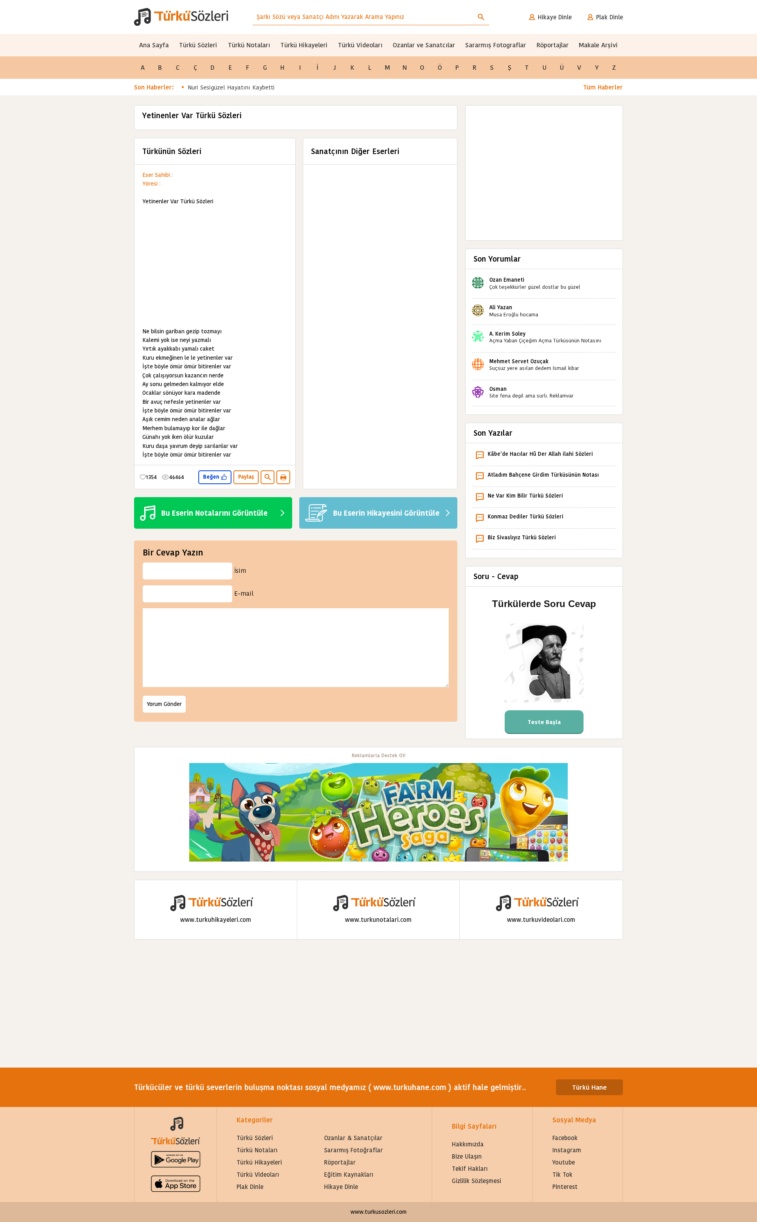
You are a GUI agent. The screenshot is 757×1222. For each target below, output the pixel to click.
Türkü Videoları (360, 45)
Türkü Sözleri (198, 45)
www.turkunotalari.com (378, 920)
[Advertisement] (214, 266)
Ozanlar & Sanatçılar (353, 1138)
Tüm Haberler (603, 87)
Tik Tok (562, 1174)
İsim (240, 570)
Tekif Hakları (470, 1168)
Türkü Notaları (249, 45)
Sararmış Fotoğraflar (353, 1150)
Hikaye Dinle (555, 17)
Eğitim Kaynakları (348, 1174)
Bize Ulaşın (467, 1156)
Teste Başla (544, 722)
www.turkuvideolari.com (541, 920)
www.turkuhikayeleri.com (215, 920)
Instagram (566, 1150)
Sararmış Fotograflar (495, 45)
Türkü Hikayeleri (304, 45)
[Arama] (481, 17)
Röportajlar (553, 45)
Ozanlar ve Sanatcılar (424, 45)
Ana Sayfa (154, 45)
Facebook (565, 1138)
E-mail (244, 593)
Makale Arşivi (598, 45)
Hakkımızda (468, 1144)
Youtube (563, 1162)
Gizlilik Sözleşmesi (476, 1181)
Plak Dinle (609, 17)
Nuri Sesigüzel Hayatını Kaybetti (231, 87)
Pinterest (565, 1187)
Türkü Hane (589, 1087)
